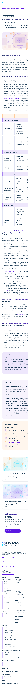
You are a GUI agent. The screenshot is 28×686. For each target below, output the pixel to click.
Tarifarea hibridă (7, 604)
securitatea (12, 442)
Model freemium (7, 600)
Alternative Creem (7, 642)
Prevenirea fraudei (20, 597)
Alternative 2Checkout (8, 630)
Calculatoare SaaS (20, 612)
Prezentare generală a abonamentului (11, 657)
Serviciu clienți (19, 596)
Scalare (18, 442)
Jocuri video (6, 588)
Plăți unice (6, 598)
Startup (5, 613)
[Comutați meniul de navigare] (25, 2)
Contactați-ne (6, 662)
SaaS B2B (6, 581)
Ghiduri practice (19, 604)
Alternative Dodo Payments (9, 646)
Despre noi (5, 668)
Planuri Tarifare (7, 602)
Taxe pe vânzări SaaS (20, 610)
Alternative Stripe (7, 627)
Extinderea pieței (19, 594)
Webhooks (6, 654)
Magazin (17, 622)
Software (5, 586)
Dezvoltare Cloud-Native (17, 8)
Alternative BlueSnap (8, 641)
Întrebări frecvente (8, 665)
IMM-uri (5, 615)
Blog (17, 608)
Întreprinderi (6, 616)
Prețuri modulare (7, 608)
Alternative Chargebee (8, 635)
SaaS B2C (6, 583)
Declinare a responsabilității (10, 683)
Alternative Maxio (7, 637)
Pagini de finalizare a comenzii (10, 656)
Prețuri (17, 619)
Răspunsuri (5, 8)
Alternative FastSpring (8, 632)
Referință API (6, 652)
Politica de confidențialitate (8, 574)
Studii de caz (18, 613)
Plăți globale (18, 582)
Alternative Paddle (7, 628)
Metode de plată (19, 616)
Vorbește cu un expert (12, 531)
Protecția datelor (7, 677)
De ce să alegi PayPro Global (10, 671)
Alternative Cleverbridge (9, 634)
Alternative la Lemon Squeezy (10, 639)
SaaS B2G (6, 585)
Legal (3, 680)
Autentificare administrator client (11, 664)
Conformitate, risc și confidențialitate (11, 676)
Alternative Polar (7, 647)
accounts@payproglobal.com (11, 557)
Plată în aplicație (19, 589)
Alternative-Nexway (8, 644)
